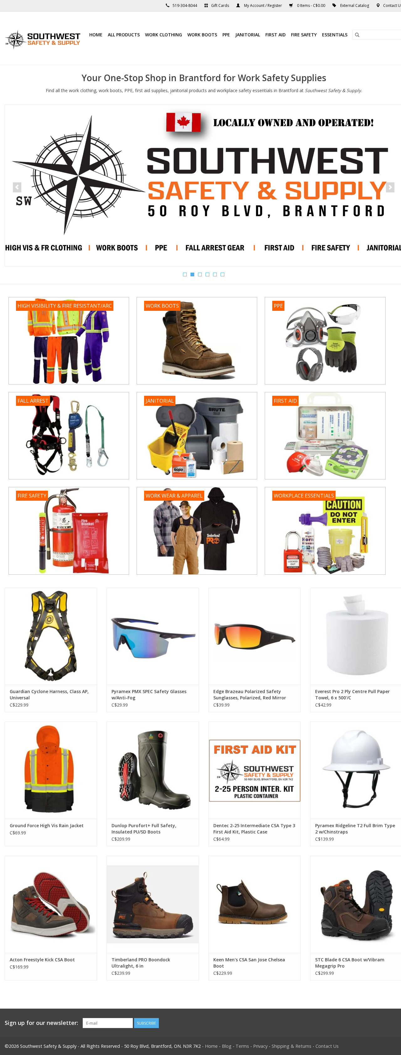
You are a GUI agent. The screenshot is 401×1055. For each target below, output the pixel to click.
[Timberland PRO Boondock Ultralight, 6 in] (153, 904)
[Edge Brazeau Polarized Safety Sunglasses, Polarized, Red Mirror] (254, 636)
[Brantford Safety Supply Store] (44, 38)
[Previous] (17, 187)
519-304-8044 (185, 5)
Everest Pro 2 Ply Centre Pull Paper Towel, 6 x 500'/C (352, 694)
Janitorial (247, 35)
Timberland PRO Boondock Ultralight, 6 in (141, 963)
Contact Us (327, 1046)
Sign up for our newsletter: (41, 1023)
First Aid (275, 35)
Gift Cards (220, 5)
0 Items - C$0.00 (311, 5)
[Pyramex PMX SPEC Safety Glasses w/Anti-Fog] (153, 636)
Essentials (334, 35)
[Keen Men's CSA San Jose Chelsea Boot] (254, 904)
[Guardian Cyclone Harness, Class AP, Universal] (51, 636)
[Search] (357, 35)
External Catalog (354, 5)
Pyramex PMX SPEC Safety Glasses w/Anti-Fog (149, 694)
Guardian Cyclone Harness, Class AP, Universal (49, 694)
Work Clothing (163, 35)
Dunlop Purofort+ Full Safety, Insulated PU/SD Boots (144, 829)
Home (95, 35)
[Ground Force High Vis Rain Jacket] (51, 770)
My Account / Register (263, 5)
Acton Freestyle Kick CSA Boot (42, 960)
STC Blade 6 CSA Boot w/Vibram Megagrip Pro (349, 963)
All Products (124, 35)
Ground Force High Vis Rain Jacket (47, 825)
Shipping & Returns (291, 1046)
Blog (227, 1046)
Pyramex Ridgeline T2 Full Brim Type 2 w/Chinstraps (355, 829)
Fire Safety (304, 35)
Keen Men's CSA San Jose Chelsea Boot (249, 963)
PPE (226, 35)
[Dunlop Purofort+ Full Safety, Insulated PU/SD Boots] (153, 770)
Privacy (260, 1046)
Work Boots (202, 35)
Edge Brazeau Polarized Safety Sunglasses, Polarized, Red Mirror (249, 694)
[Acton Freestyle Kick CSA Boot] (51, 904)
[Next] (390, 187)
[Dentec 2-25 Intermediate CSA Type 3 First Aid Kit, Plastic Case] (254, 770)
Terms (242, 1046)
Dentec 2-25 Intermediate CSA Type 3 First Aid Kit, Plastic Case (254, 829)
